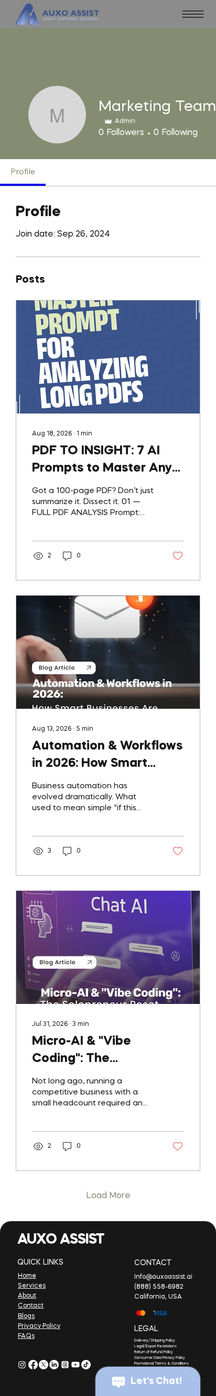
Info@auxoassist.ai (163, 1277)
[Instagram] (22, 1364)
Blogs (26, 1316)
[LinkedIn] (54, 1364)
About (27, 1296)
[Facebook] (33, 1364)
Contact (31, 1306)
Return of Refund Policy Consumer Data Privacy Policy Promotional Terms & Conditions (161, 1358)
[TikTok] (86, 1364)
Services (32, 1286)
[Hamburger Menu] (193, 14)
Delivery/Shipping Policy (154, 1341)
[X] (43, 1364)
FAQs (26, 1336)
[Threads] (65, 1364)
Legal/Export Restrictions (155, 1346)
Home (27, 1276)
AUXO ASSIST (60, 1240)
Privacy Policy (39, 1326)
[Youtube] (75, 1364)
